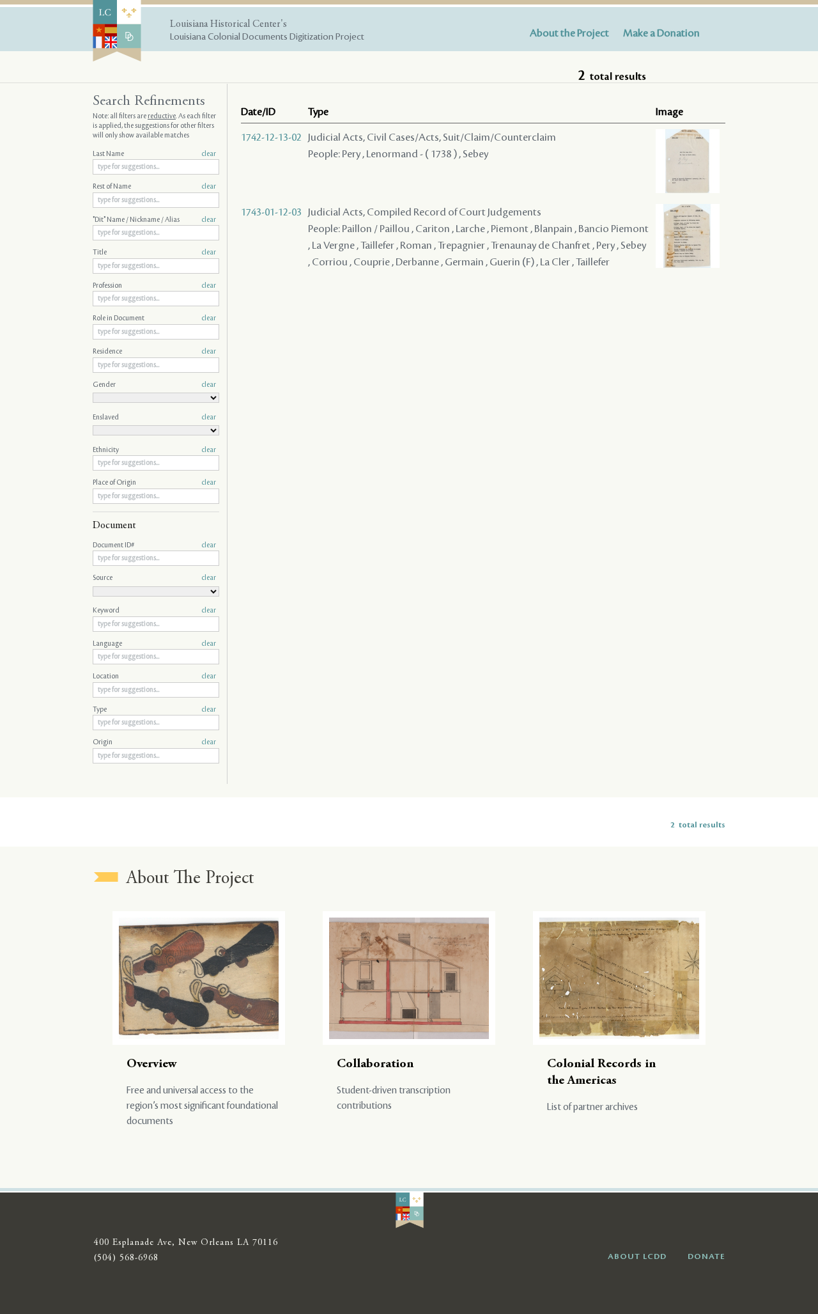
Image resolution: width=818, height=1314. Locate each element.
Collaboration (375, 1064)
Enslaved (154, 417)
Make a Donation (661, 33)
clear (208, 154)
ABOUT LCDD (637, 1256)
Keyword (154, 610)
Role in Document (154, 318)
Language (154, 644)
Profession (154, 286)
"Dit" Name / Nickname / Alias (154, 220)
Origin (154, 742)
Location (154, 676)
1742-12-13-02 (271, 137)
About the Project (569, 33)
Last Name (154, 154)
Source (154, 578)
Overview (152, 1064)
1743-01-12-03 (271, 212)
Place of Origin (154, 483)
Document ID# (154, 545)
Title (154, 252)
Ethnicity (154, 450)
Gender (154, 385)
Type (154, 710)
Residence (154, 352)
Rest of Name (154, 187)
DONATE (706, 1256)
